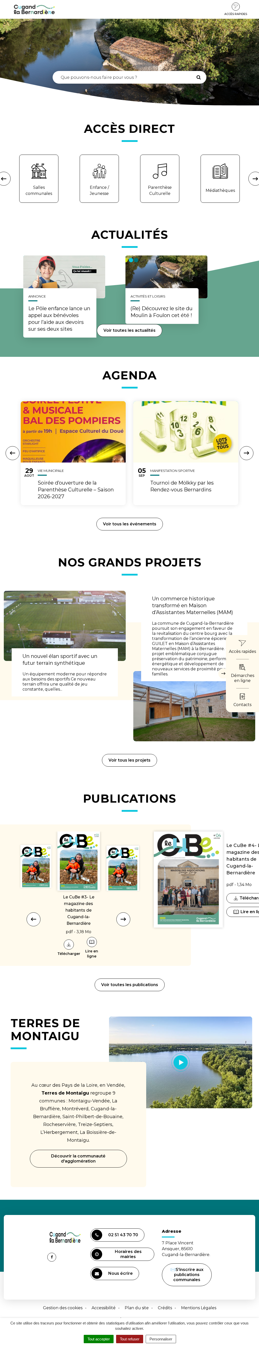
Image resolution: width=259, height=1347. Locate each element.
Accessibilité (104, 1307)
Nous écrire (121, 1275)
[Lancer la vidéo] (180, 1062)
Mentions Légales (198, 1307)
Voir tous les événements (129, 524)
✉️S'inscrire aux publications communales (186, 1274)
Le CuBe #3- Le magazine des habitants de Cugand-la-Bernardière (78, 910)
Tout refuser (129, 1339)
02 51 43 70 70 (123, 1234)
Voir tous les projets (129, 760)
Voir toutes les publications (129, 984)
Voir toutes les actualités (129, 330)
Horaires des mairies (128, 1254)
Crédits (165, 1307)
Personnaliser (160, 1339)
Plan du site (137, 1307)
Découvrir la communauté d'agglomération (78, 1159)
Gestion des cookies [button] (62, 1307)
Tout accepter (99, 1339)
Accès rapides (235, 14)
